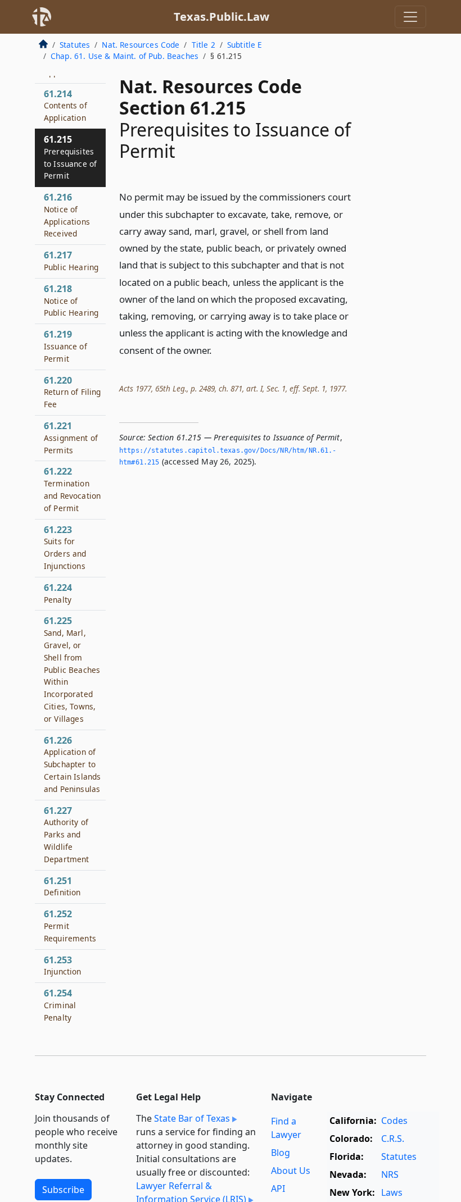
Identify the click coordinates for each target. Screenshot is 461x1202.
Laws (392, 1192)
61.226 (72, 764)
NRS (390, 1174)
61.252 (70, 926)
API (278, 1188)
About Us (290, 1170)
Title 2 (203, 44)
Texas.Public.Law (221, 16)
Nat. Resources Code (140, 44)
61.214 (65, 106)
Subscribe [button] (63, 1189)
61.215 (70, 157)
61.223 (65, 547)
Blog (280, 1152)
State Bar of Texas (192, 1118)
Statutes (75, 44)
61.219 (65, 346)
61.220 (72, 392)
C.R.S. (392, 1138)
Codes (394, 1120)
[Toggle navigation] (410, 17)
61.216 (67, 215)
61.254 (60, 1005)
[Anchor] (218, 349)
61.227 (66, 834)
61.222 (72, 489)
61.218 (71, 300)
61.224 (58, 593)
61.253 (63, 965)
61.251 (62, 886)
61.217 (71, 260)
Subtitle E (245, 44)
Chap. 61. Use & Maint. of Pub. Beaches (124, 56)
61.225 (72, 668)
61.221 (71, 438)
